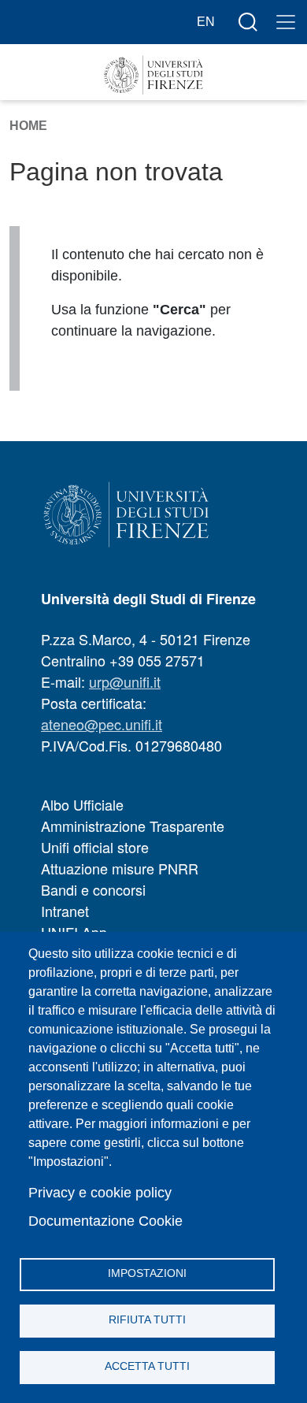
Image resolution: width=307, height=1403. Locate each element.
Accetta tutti (147, 1366)
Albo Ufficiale (82, 804)
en (206, 21)
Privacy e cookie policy (100, 1193)
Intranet (65, 910)
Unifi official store (95, 847)
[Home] (153, 75)
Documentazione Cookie (105, 1221)
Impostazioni (147, 1273)
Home (28, 125)
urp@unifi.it (125, 681)
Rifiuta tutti (147, 1320)
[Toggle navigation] (286, 22)
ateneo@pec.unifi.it (101, 724)
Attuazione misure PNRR (119, 868)
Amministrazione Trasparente (132, 825)
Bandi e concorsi (93, 889)
